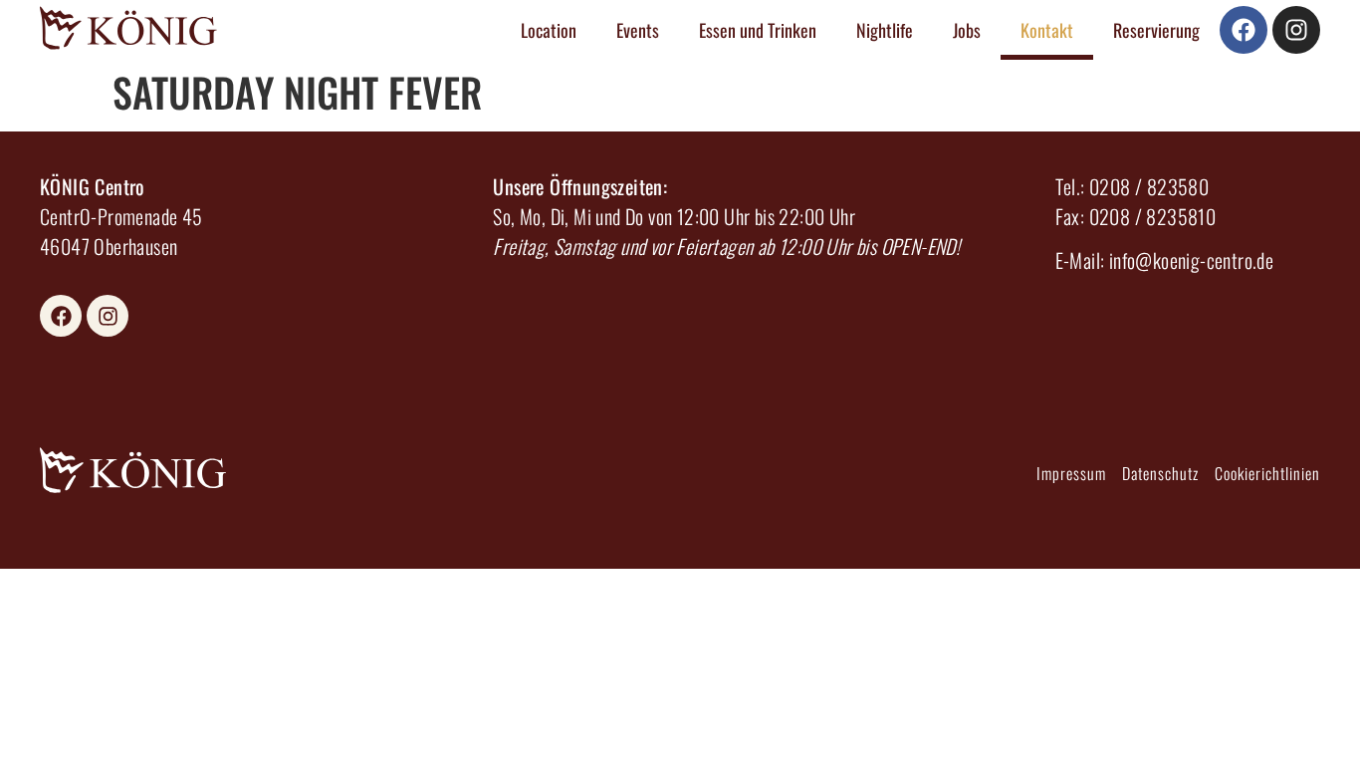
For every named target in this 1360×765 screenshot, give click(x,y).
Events (637, 30)
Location (548, 30)
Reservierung (1156, 30)
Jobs (967, 30)
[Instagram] (1296, 30)
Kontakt (1046, 30)
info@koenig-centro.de (1191, 260)
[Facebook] (1243, 30)
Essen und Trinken (757, 30)
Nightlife (884, 30)
